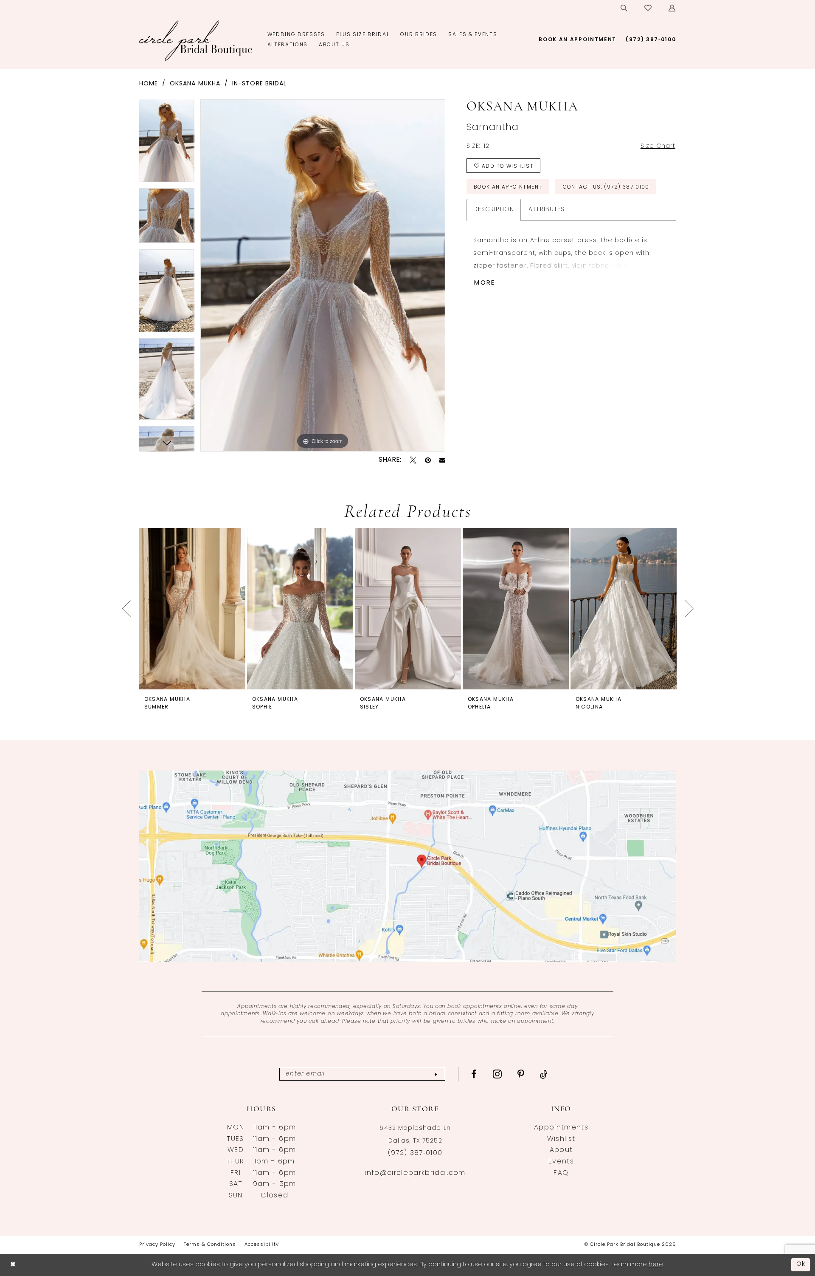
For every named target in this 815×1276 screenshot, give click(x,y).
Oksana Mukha (195, 84)
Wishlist (561, 1139)
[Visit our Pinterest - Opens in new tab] (521, 1074)
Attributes (546, 209)
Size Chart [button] (658, 146)
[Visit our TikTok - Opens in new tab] (544, 1074)
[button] (672, 8)
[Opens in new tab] (407, 866)
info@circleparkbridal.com (415, 1173)
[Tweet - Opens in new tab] (413, 460)
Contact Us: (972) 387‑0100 (606, 187)
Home (148, 84)
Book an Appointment (508, 187)
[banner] (196, 40)
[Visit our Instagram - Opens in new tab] (497, 1074)
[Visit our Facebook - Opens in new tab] (474, 1074)
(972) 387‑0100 (415, 1153)
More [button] (484, 283)
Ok (801, 1264)
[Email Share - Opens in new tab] (442, 460)
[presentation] (192, 608)
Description (493, 209)
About (561, 1150)
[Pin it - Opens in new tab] (428, 460)
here (656, 1265)
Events (561, 1161)
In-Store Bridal (259, 84)
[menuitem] (624, 8)
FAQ (561, 1173)
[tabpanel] (166, 143)
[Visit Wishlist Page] (648, 8)
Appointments (561, 1127)
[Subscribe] (435, 1074)
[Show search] (624, 8)
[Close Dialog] (12, 1264)
